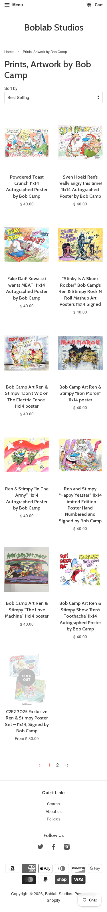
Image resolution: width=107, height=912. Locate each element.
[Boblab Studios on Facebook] (54, 847)
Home (9, 51)
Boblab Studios (53, 27)
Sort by (10, 88)
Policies (53, 819)
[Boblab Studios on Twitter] (40, 847)
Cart (98, 4)
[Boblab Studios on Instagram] (67, 847)
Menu (17, 4)
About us (54, 811)
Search (53, 803)
